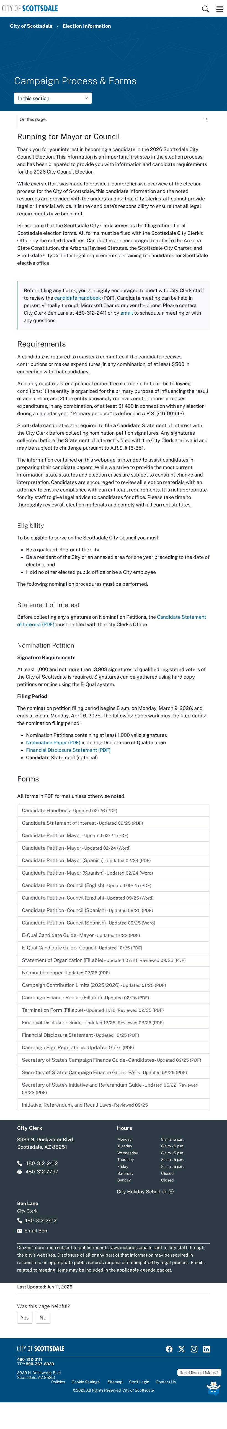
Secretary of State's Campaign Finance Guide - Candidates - (111, 1060)
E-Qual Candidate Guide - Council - (82, 948)
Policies (58, 1382)
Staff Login (139, 1382)
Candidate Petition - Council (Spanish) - (87, 910)
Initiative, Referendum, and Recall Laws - (85, 1105)
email (126, 313)
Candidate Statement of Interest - (82, 823)
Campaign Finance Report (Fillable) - (85, 997)
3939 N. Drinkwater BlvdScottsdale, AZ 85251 (39, 1375)
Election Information (87, 26)
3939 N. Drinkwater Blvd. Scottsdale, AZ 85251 (45, 1143)
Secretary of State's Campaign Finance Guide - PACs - (104, 1072)
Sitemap (115, 1382)
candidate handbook (77, 298)
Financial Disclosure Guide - (93, 1022)
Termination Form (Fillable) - (93, 1010)
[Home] (30, 8)
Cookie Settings (86, 1382)
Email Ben (35, 1231)
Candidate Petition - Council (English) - (86, 885)
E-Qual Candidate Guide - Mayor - (81, 935)
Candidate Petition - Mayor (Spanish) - (86, 860)
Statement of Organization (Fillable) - (104, 960)
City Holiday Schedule (143, 1191)
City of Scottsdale (31, 26)
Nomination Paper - (66, 972)
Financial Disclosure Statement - (80, 1035)
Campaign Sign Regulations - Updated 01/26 (78, 1047)
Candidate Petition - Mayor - (75, 835)
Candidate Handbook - (69, 810)
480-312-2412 (41, 1163)
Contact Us (166, 1382)
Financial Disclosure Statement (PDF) (68, 750)
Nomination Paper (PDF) (53, 742)
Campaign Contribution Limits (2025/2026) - (94, 985)
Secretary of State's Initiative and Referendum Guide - (110, 1088)
